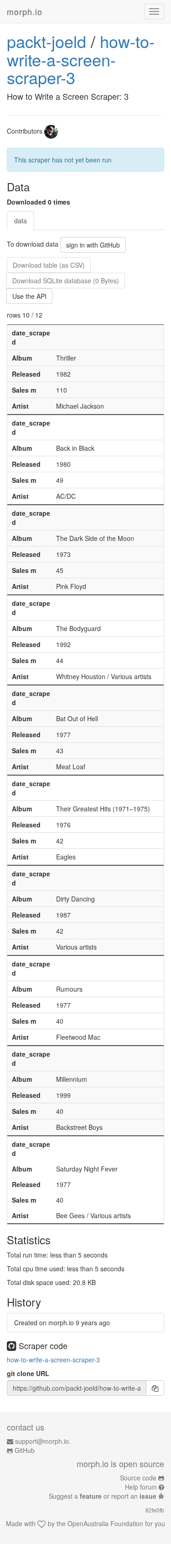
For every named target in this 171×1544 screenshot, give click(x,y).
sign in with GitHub (93, 244)
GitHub (25, 1450)
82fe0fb (154, 1510)
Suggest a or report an (102, 1496)
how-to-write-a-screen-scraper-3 (81, 59)
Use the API (29, 296)
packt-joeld (46, 41)
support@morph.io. (43, 1441)
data (20, 220)
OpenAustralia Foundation (105, 1523)
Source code (138, 1477)
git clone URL (28, 1373)
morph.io (24, 11)
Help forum (141, 1486)
